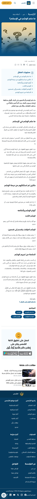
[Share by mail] (19, 65)
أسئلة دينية (16, 14)
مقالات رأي (14, 423)
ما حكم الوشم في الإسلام (22, 76)
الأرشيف (15, 477)
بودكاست (33, 418)
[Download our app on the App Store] (25, 353)
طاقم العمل (32, 473)
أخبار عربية (15, 414)
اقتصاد (16, 439)
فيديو (16, 427)
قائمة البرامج (32, 410)
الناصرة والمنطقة (30, 443)
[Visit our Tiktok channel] (7, 495)
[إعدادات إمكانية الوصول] (3, 495)
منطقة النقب (32, 448)
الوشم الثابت (26, 86)
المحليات (32, 434)
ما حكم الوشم (29, 312)
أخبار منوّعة (14, 434)
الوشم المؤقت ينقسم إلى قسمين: (19, 89)
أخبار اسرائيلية (14, 410)
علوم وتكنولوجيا (13, 452)
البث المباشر (6, 3)
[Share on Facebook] (24, 65)
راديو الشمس (31, 400)
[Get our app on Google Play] (11, 353)
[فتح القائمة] (34, 3)
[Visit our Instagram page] (22, 495)
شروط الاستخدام (30, 482)
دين (24, 14)
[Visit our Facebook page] (25, 495)
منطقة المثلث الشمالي (29, 452)
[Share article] (27, 65)
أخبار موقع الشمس (11, 400)
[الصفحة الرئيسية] (26, 3)
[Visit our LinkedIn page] (11, 495)
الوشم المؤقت (29, 317)
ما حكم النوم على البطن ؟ (27, 302)
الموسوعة (15, 448)
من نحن (33, 469)
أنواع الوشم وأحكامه (24, 83)
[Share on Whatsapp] (16, 65)
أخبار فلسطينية (13, 405)
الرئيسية (32, 14)
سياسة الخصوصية (30, 477)
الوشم (19, 312)
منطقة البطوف (31, 457)
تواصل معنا (14, 473)
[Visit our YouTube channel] (15, 495)
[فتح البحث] (15, 3)
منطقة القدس (31, 439)
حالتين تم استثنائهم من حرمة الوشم (19, 79)
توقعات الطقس (13, 457)
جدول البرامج (32, 414)
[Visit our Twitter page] (19, 495)
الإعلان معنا (14, 469)
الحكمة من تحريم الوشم (23, 92)
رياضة (16, 443)
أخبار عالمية (15, 418)
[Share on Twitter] (21, 65)
